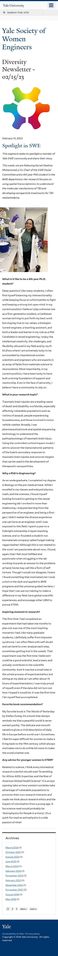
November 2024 (14, 875)
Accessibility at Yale (13, 933)
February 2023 (13, 880)
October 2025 (13, 852)
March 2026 (11, 847)
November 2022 (14, 889)
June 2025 (10, 861)
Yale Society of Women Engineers (23, 38)
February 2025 (13, 871)
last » (33, 909)
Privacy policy (32, 933)
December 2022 (14, 885)
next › (23, 909)
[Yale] (7, 927)
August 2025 (12, 857)
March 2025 (11, 866)
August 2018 (12, 894)
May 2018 (10, 899)
